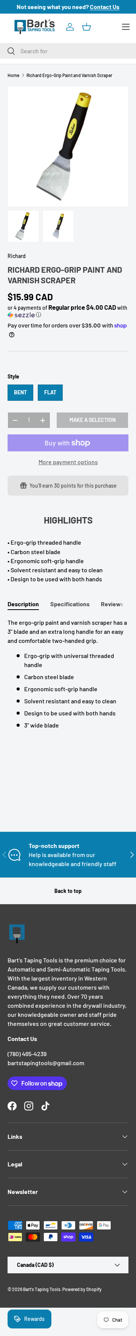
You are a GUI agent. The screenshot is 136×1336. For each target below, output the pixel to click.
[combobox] (68, 51)
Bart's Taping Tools (41, 1289)
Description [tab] (23, 603)
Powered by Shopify (82, 1289)
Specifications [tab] (70, 603)
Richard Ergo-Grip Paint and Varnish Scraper (69, 75)
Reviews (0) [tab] (117, 603)
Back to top (68, 891)
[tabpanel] (68, 674)
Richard (17, 256)
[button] (86, 27)
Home (13, 75)
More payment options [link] (68, 461)
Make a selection (93, 420)
